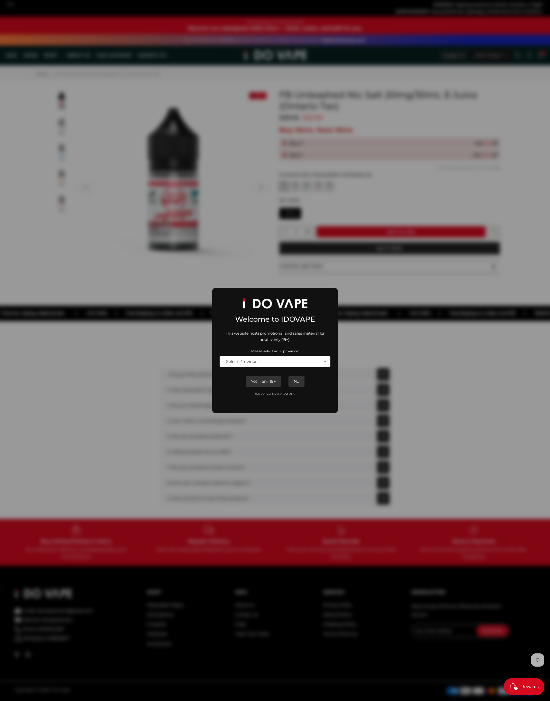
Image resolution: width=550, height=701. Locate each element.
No (296, 381)
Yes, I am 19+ (263, 381)
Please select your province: (275, 351)
